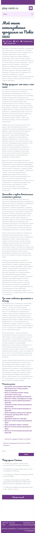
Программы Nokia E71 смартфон (16, 418)
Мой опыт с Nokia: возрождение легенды (18, 398)
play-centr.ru (10, 8)
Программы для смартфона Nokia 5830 (18, 386)
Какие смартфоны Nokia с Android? (16, 424)
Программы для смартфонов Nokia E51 (18, 396)
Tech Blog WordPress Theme (26, 528)
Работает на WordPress (9, 528)
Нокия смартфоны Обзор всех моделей (18, 412)
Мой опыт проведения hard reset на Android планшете (16, 444)
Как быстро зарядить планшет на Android (17, 439)
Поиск (4, 451)
